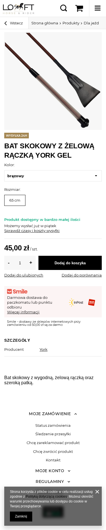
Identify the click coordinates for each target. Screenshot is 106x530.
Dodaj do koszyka (70, 263)
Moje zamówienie (50, 413)
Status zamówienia (53, 425)
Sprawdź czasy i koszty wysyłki (32, 230)
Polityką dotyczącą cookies (46, 497)
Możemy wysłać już (22, 225)
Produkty (70, 23)
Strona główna (44, 23)
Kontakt (53, 460)
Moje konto (49, 470)
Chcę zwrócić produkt (53, 451)
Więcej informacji (23, 312)
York (43, 349)
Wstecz (16, 23)
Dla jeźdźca (94, 23)
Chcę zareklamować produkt (53, 443)
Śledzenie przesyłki (53, 434)
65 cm (14, 200)
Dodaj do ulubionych (23, 275)
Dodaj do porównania (82, 275)
